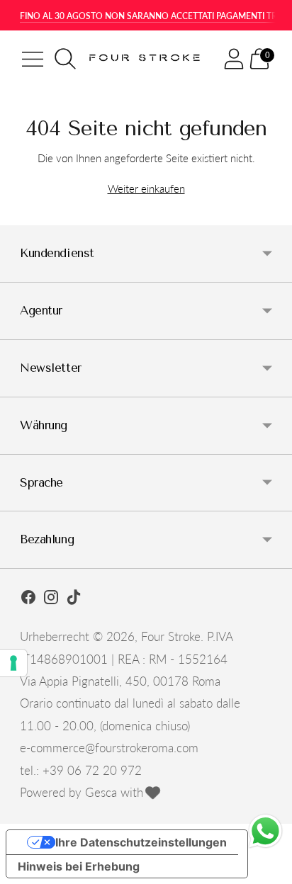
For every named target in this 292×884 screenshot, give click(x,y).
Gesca (101, 792)
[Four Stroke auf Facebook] (28, 599)
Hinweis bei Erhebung (79, 866)
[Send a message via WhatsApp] (265, 831)
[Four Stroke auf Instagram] (51, 599)
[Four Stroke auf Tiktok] (73, 599)
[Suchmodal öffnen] (65, 59)
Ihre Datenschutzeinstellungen (141, 842)
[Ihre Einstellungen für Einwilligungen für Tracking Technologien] (13, 663)
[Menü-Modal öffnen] (32, 59)
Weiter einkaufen (146, 188)
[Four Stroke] (146, 59)
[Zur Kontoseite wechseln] (234, 59)
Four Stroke (171, 636)
